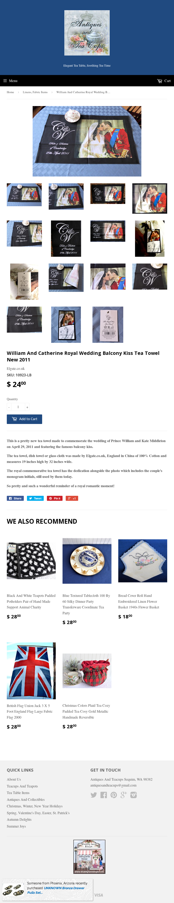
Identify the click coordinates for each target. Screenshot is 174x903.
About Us (14, 779)
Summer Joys (16, 826)
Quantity (12, 399)
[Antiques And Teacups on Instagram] (133, 796)
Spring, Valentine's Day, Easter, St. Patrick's (38, 812)
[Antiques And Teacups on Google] (123, 796)
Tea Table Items (18, 792)
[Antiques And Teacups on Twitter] (93, 796)
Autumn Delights (19, 819)
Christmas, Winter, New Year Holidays (35, 806)
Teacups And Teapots (22, 786)
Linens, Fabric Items (35, 92)
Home (10, 92)
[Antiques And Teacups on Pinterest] (113, 796)
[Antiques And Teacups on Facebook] (103, 796)
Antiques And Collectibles (26, 799)
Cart (167, 80)
